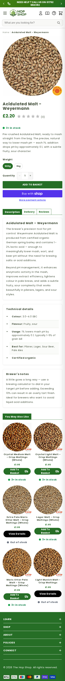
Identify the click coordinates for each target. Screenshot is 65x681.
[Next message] (55, 3)
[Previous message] (9, 3)
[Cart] (60, 13)
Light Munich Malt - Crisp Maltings (47, 581)
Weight (8, 159)
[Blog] (47, 13)
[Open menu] (5, 13)
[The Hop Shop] (19, 13)
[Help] (54, 13)
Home (6, 32)
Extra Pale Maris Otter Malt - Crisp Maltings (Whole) (17, 520)
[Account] (40, 13)
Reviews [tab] (44, 211)
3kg (18, 166)
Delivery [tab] (29, 211)
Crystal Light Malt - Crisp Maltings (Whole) (48, 457)
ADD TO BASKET (32, 184)
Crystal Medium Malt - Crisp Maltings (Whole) (17, 457)
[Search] (58, 22)
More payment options (32, 200)
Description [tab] (12, 212)
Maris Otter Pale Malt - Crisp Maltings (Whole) (17, 582)
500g (8, 166)
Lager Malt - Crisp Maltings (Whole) (48, 519)
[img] (28, 116)
